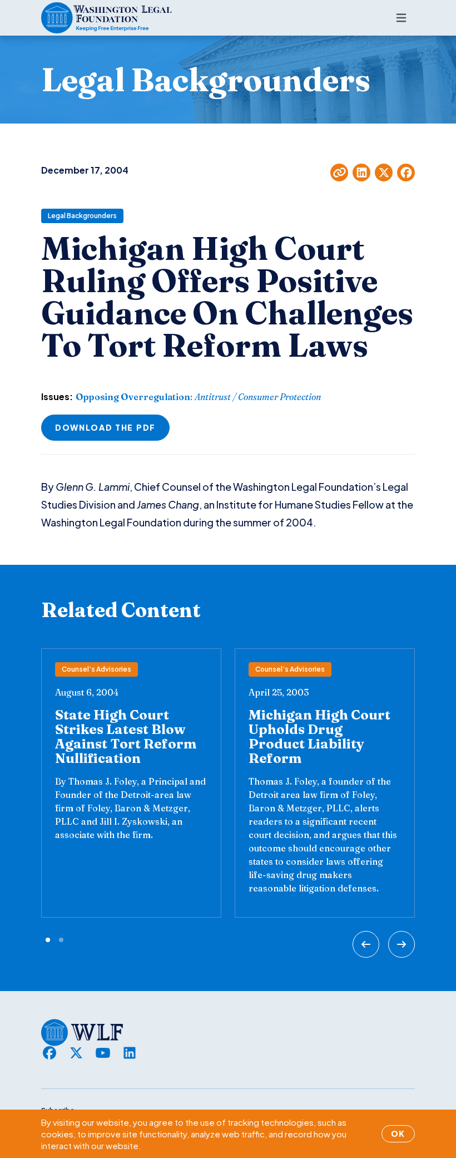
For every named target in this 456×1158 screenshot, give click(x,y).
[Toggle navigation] (401, 18)
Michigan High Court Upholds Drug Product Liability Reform (319, 736)
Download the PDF (105, 427)
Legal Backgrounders (82, 215)
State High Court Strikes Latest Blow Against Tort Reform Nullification (125, 736)
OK (398, 1134)
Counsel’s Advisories (96, 669)
